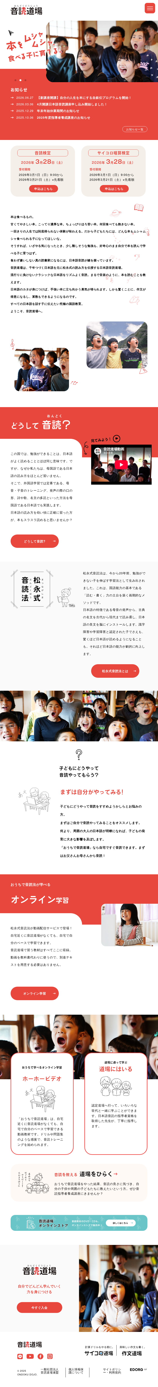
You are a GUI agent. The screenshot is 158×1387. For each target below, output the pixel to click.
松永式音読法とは (115, 671)
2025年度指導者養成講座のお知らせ (63, 117)
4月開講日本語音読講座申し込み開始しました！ (72, 104)
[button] (15, 80)
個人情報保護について (76, 1370)
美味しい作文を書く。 (133, 1347)
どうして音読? (35, 541)
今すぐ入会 (39, 1307)
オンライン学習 (34, 993)
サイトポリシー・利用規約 (112, 1370)
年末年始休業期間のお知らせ (58, 110)
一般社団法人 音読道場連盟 (50, 1370)
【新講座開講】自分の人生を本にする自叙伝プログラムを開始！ (84, 97)
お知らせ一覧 (135, 129)
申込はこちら (43, 189)
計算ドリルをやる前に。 (100, 1347)
